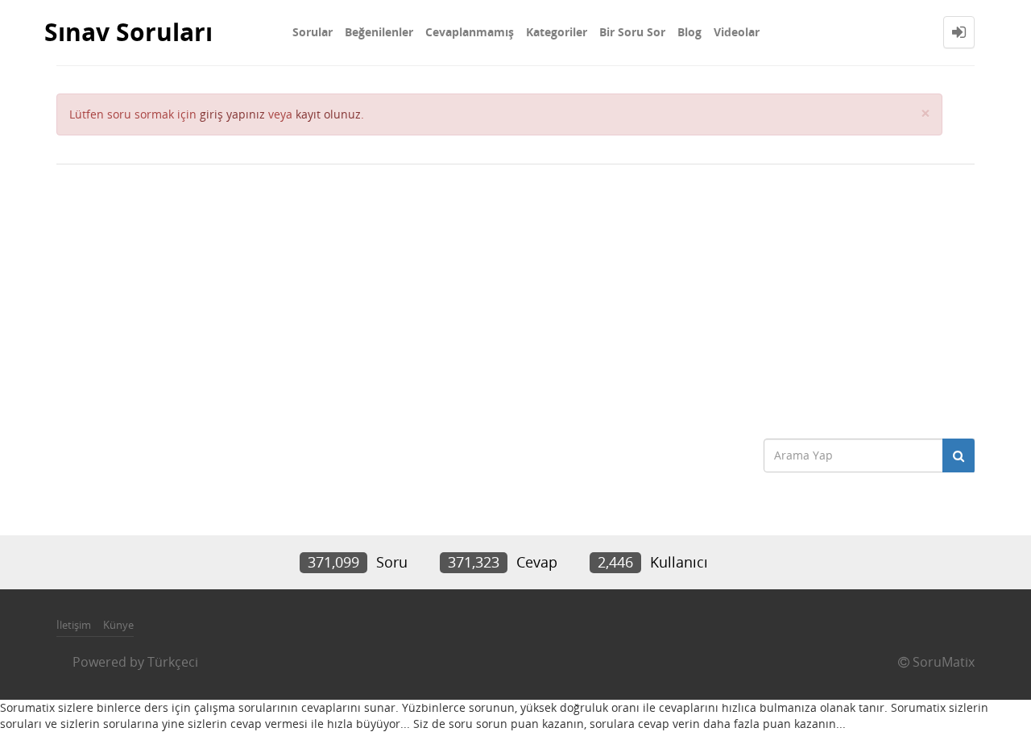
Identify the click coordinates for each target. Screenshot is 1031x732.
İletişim (73, 625)
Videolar (737, 32)
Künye (118, 625)
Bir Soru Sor (632, 32)
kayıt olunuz (328, 114)
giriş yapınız (232, 114)
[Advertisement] (515, 293)
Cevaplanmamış (469, 32)
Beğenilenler (379, 32)
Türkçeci (172, 662)
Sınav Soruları (128, 31)
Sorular (312, 32)
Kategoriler (556, 32)
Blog (689, 32)
